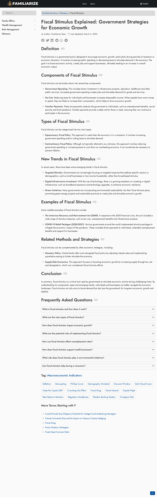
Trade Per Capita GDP (53, 390)
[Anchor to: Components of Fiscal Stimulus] (100, 75)
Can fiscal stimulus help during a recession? (63, 365)
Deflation (47, 383)
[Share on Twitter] (48, 39)
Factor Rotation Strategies (56, 427)
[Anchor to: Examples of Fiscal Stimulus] (94, 202)
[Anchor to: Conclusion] (65, 273)
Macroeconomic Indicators (64, 375)
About (92, 4)
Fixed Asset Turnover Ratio (57, 432)
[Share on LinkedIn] (53, 39)
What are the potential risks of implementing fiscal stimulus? (71, 333)
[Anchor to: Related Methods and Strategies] (102, 239)
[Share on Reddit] (57, 39)
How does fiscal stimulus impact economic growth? (67, 325)
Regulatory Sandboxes (78, 397)
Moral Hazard (112, 390)
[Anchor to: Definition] (62, 48)
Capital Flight (129, 390)
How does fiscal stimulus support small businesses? (67, 349)
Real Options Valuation (53, 397)
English (145, 4)
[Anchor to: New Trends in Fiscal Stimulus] (98, 159)
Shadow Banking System (104, 397)
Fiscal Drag (96, 390)
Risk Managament (10, 29)
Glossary (6, 33)
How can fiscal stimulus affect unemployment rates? (67, 341)
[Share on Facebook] (43, 39)
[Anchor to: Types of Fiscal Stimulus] (88, 121)
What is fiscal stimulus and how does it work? (64, 309)
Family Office (8, 20)
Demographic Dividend (98, 383)
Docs (85, 4)
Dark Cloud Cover (143, 383)
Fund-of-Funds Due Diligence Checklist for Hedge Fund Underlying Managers (80, 413)
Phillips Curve (77, 383)
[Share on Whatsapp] (62, 39)
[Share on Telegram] (67, 39)
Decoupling (60, 383)
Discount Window (122, 383)
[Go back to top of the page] (152, 493)
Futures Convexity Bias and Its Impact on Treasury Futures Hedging (75, 418)
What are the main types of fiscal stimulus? (63, 317)
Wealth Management (12, 25)
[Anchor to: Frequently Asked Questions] (95, 300)
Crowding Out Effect (76, 390)
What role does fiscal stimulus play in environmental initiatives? (73, 357)
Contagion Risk (127, 397)
